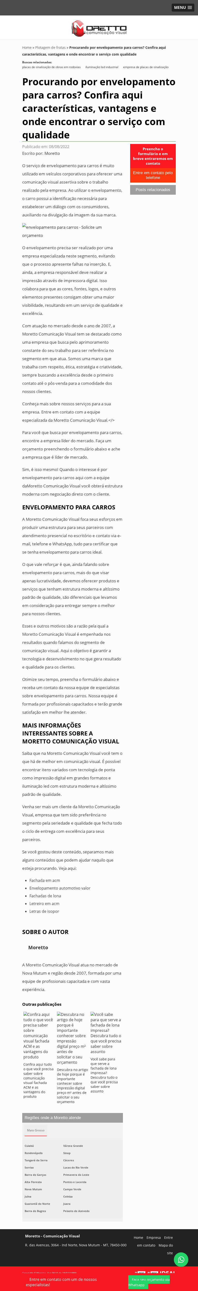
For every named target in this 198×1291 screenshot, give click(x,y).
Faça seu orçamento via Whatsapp (149, 1282)
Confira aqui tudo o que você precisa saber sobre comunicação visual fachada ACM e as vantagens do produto (38, 1080)
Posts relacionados (153, 189)
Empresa (154, 1237)
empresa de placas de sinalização (146, 67)
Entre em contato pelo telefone (153, 175)
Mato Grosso (35, 1130)
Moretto (52, 153)
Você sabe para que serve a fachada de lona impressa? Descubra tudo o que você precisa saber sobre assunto (104, 1075)
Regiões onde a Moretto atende (53, 1117)
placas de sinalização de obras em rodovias (51, 67)
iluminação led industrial (101, 67)
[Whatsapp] (181, 1259)
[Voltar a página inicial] (99, 26)
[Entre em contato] (72, 231)
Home (138, 1237)
